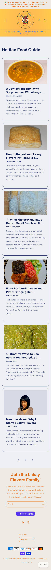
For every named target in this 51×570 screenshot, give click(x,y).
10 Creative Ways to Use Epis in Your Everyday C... (23, 356)
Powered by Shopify (27, 558)
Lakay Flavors (14, 558)
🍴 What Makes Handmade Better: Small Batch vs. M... (24, 221)
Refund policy (27, 562)
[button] (5, 20)
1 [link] (18, 460)
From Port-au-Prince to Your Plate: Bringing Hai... (25, 290)
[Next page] (32, 460)
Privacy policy (43, 558)
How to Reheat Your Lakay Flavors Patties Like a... (23, 156)
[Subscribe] (43, 504)
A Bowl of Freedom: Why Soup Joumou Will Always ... (25, 90)
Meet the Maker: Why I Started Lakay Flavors (21, 421)
